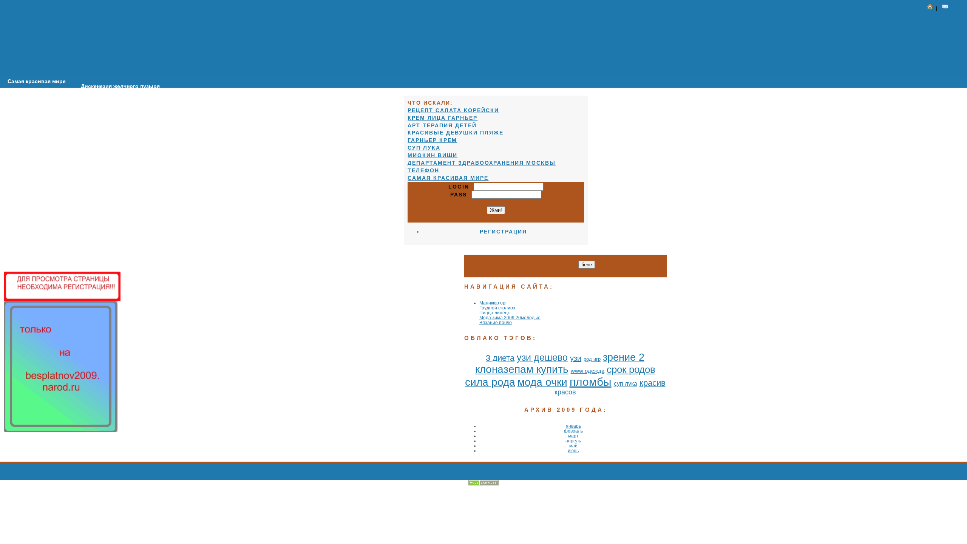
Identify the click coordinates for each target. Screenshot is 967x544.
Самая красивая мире (37, 81)
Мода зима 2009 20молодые (510, 317)
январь (573, 425)
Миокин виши (432, 155)
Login (461, 187)
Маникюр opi (493, 302)
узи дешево (542, 357)
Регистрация (503, 232)
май (573, 445)
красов (565, 392)
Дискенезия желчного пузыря (120, 86)
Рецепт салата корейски (453, 110)
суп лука (625, 383)
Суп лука (424, 148)
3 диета (500, 358)
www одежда (587, 371)
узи (575, 358)
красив (653, 383)
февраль (573, 430)
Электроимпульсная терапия (319, 96)
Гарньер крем (432, 140)
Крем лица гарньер (442, 118)
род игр (592, 359)
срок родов (631, 369)
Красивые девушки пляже (456, 133)
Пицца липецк (494, 312)
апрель (573, 440)
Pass (460, 195)
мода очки (542, 382)
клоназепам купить (521, 369)
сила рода (490, 382)
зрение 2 (623, 357)
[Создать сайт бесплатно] (483, 483)
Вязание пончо (495, 322)
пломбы (591, 382)
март (573, 435)
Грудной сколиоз (497, 307)
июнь (573, 450)
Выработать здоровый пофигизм (220, 91)
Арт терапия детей (442, 125)
